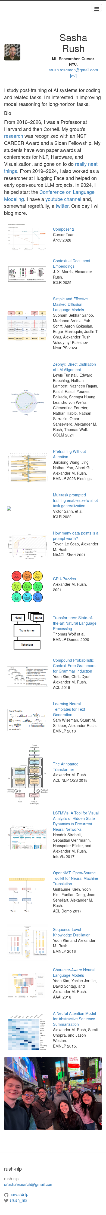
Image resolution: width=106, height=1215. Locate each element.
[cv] (73, 75)
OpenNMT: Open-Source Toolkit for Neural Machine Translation (75, 878)
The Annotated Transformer (66, 766)
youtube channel (63, 198)
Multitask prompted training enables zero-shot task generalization (75, 500)
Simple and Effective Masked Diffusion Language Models (70, 304)
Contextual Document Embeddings (71, 263)
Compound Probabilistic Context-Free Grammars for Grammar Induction (74, 665)
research (13, 135)
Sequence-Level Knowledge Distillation (72, 932)
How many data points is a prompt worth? (75, 535)
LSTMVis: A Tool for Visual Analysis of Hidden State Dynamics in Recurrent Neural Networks (76, 821)
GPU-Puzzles (64, 578)
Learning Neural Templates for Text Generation (69, 709)
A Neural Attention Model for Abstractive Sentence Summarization (74, 1019)
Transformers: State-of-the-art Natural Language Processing (74, 623)
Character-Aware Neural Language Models (74, 972)
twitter (62, 205)
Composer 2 (63, 229)
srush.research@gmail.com (73, 69)
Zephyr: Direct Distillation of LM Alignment (74, 366)
